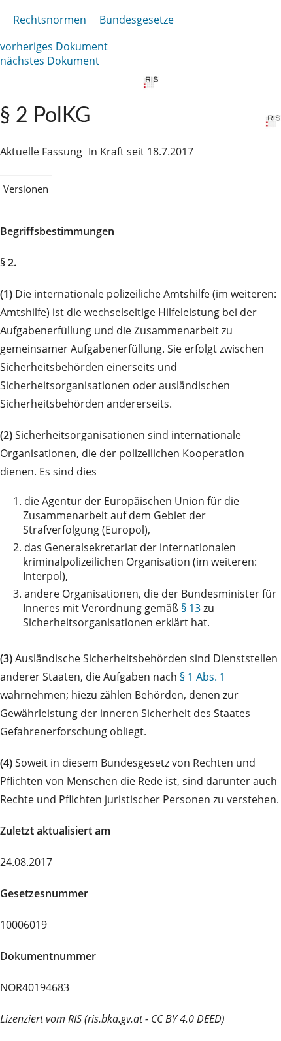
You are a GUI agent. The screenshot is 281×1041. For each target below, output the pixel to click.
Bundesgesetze (136, 19)
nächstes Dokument (49, 61)
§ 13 (191, 608)
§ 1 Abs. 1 (202, 676)
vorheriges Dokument (54, 46)
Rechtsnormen (49, 19)
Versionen (25, 188)
